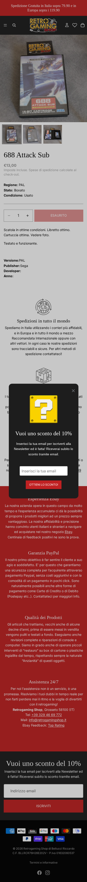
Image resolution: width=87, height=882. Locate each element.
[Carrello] (83, 25)
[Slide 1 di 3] (12, 134)
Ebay (68, 532)
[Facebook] (39, 872)
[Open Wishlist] (75, 25)
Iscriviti (43, 806)
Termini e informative (43, 862)
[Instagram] (47, 872)
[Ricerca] (14, 25)
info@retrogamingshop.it (47, 720)
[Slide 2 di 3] (32, 134)
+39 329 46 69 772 (47, 715)
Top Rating (56, 725)
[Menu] (5, 25)
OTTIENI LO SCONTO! (43, 484)
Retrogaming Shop (35, 848)
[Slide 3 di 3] (52, 134)
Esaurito (59, 215)
